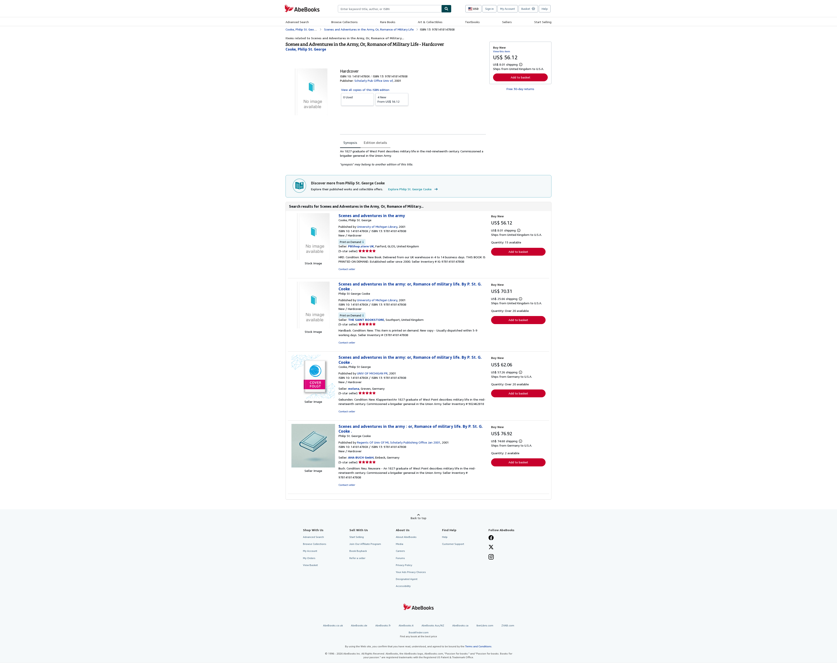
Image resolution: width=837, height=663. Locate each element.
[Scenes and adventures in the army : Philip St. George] (313, 466)
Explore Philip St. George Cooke (410, 189)
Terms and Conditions (478, 646)
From (389, 99)
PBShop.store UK (361, 246)
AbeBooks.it (406, 625)
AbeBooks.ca (460, 625)
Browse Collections (344, 22)
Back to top (418, 518)
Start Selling (542, 22)
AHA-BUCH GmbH (361, 457)
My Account (507, 8)
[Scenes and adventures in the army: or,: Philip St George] (313, 327)
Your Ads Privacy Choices (411, 572)
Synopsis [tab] (350, 142)
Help (545, 8)
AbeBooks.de (359, 625)
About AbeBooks (406, 537)
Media (399, 544)
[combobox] (389, 8)
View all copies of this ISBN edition (365, 90)
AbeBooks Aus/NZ (433, 625)
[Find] (446, 8)
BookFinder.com (418, 634)
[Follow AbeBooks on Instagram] (491, 557)
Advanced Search (297, 22)
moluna (353, 388)
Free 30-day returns (520, 89)
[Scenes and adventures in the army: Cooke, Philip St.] (313, 259)
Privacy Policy (404, 565)
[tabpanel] (413, 158)
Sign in (489, 8)
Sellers (507, 22)
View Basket (310, 565)
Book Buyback (358, 550)
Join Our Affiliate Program (365, 544)
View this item (501, 51)
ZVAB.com (507, 625)
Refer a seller (357, 558)
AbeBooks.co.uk (333, 625)
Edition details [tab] (375, 142)
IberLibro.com (484, 625)
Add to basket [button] (520, 77)
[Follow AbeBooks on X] (491, 547)
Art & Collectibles (430, 22)
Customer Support (453, 544)
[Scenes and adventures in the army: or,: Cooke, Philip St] (313, 397)
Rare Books (387, 22)
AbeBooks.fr (383, 625)
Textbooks (472, 22)
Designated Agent (406, 579)
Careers (400, 550)
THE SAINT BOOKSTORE (366, 319)
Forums (400, 558)
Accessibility (403, 586)
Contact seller (347, 269)
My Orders (309, 558)
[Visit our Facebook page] (491, 538)
